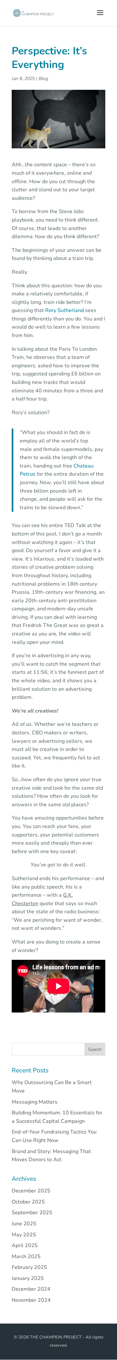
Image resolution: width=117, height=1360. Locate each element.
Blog (43, 78)
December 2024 (31, 1289)
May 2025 (24, 1234)
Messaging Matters (35, 1102)
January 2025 (28, 1278)
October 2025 (28, 1201)
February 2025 (29, 1267)
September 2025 (32, 1212)
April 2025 (25, 1245)
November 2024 (31, 1300)
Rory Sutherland (64, 310)
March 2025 (26, 1256)
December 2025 (31, 1190)
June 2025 (24, 1223)
